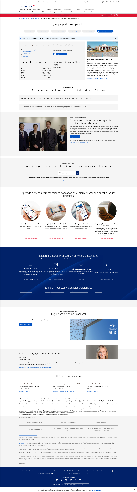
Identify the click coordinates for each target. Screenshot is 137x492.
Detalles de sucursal (29, 31)
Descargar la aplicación (106, 279)
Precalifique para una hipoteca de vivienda (54, 292)
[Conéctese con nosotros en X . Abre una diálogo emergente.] (75, 480)
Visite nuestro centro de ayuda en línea (79, 142)
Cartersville (37, 18)
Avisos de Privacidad (96, 490)
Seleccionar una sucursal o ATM (109, 16)
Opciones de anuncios (106, 470)
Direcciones (21, 391)
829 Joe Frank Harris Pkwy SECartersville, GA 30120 (29, 50)
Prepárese (81, 279)
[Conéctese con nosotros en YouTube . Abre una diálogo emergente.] (80, 480)
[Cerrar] (134, 489)
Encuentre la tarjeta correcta (30, 279)
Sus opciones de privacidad (44, 473)
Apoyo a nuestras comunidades (105, 31)
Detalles (28, 391)
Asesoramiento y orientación (58, 31)
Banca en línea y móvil (74, 31)
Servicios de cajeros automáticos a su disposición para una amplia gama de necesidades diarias (68, 107)
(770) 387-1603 (26, 54)
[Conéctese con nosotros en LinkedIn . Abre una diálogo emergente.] (66, 480)
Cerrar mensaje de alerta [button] (115, 38)
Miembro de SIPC (23, 443)
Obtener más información (31, 238)
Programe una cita (59, 54)
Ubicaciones (25, 18)
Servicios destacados (43, 31)
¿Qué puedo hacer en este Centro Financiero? (98, 78)
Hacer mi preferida (26, 56)
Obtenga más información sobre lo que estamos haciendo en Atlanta (35, 367)
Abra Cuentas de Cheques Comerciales (79, 292)
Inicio (20, 18)
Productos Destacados (88, 31)
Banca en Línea (98, 292)
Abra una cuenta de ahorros (26, 292)
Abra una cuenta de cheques (55, 279)
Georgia (31, 18)
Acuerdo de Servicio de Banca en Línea (28, 435)
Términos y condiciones (68, 181)
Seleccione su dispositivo (66, 173)
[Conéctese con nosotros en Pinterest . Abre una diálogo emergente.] (71, 480)
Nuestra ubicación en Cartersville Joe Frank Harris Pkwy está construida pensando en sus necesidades (68, 98)
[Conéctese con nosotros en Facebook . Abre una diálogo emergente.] (57, 480)
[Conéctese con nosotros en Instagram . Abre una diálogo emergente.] (61, 480)
